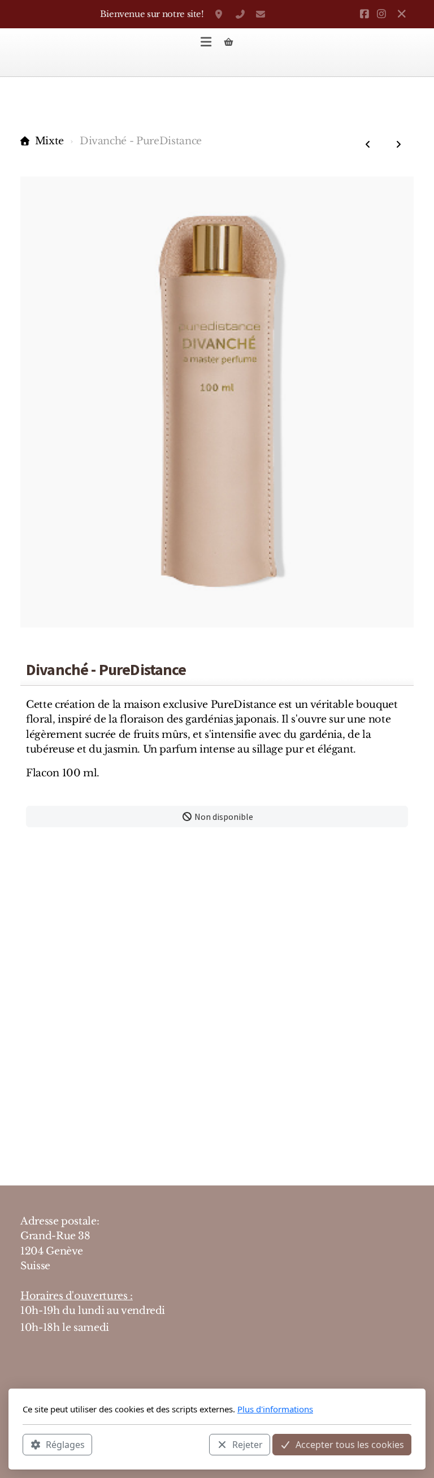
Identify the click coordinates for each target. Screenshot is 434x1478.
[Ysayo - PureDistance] (368, 144)
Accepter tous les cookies (350, 1444)
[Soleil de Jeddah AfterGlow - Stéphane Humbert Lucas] (398, 144)
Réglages (65, 1444)
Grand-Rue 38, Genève (219, 14)
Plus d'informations (275, 1409)
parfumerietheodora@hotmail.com (260, 14)
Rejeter (247, 1444)
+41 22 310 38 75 (240, 14)
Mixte (49, 141)
